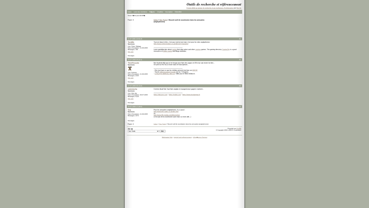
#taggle (238, 8)
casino (174, 49)
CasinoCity (226, 49)
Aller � (130, 129)
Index (130, 12)
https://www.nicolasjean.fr (191, 94)
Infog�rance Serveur (200, 137)
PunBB (239, 128)
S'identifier (178, 12)
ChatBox (160, 12)
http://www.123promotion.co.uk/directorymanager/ (171, 44)
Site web (130, 52)
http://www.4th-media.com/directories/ (167, 115)
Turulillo (131, 42)
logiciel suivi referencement (183, 137)
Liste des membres (140, 12)
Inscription (169, 12)
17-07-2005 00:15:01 (135, 86)
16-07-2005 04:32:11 (135, 60)
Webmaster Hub (167, 137)
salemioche (132, 89)
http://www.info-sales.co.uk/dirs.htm (166, 111)
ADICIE (194, 70)
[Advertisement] (184, 29)
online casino (167, 51)
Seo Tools (163, 20)
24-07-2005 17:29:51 (135, 106)
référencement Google (167, 72)
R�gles (152, 12)
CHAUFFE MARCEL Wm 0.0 (165, 74)
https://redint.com (175, 94)
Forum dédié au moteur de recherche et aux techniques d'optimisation (210, 8)
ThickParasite (133, 63)
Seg (129, 110)
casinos (198, 49)
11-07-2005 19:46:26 (135, 39)
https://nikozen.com (160, 94)
